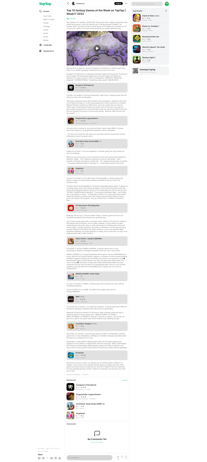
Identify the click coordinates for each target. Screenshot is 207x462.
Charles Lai (80, 3)
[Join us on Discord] (43, 458)
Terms (52, 448)
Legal (47, 448)
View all (125, 380)
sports (45, 37)
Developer (41, 448)
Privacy (57, 448)
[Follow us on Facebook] (39, 458)
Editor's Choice (48, 19)
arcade (46, 23)
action (45, 33)
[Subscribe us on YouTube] (51, 458)
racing (45, 40)
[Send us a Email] (59, 458)
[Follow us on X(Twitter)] (47, 458)
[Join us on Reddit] (55, 458)
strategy (46, 26)
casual (45, 30)
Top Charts (47, 16)
